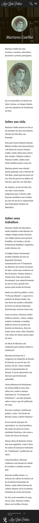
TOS (24, 513)
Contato (10, 514)
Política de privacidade (14, 513)
